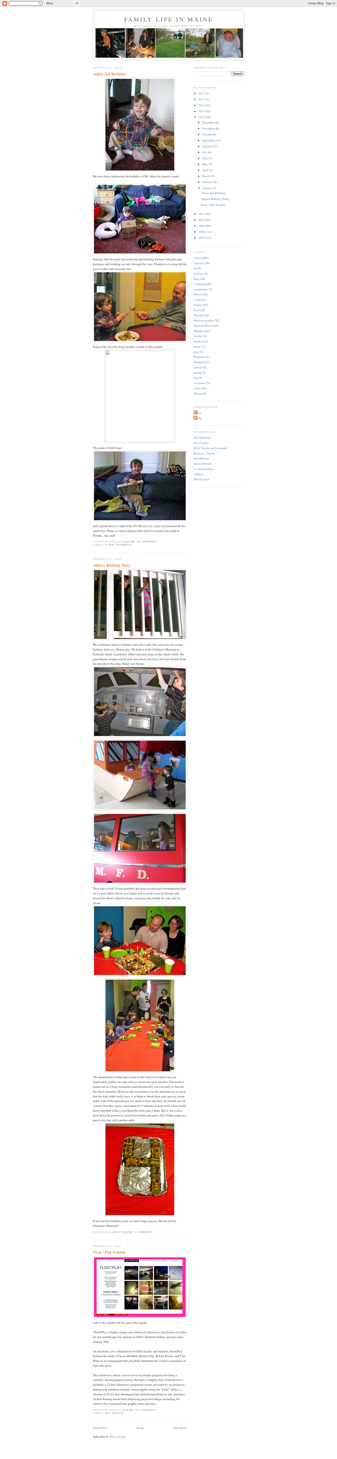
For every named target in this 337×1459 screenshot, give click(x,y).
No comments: (148, 541)
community (201, 289)
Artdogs (199, 273)
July (205, 152)
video (197, 388)
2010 (202, 220)
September (209, 140)
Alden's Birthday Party (111, 565)
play (196, 352)
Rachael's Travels (204, 453)
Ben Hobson (201, 458)
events (198, 299)
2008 (202, 232)
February (208, 182)
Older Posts (180, 1428)
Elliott (198, 294)
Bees (197, 279)
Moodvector (201, 479)
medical (199, 341)
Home (140, 1428)
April (205, 170)
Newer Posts (100, 1428)
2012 (202, 117)
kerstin (118, 1413)
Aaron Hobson (203, 464)
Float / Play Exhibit (109, 1252)
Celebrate (124, 545)
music (197, 346)
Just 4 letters (201, 443)
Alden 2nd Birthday (109, 74)
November (209, 128)
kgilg (198, 418)
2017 (202, 93)
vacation (199, 383)
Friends (198, 315)
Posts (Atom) (118, 1436)
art (107, 1413)
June (205, 158)
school (198, 367)
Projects (199, 362)
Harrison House (203, 326)
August (207, 146)
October (207, 134)
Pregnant (199, 357)
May (205, 164)
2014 (202, 105)
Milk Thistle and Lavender (210, 448)
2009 (202, 226)
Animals (199, 263)
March (206, 176)
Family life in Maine (168, 19)
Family (198, 305)
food (196, 310)
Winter (198, 393)
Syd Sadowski (202, 437)
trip (196, 378)
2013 (202, 111)
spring (198, 373)
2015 (202, 99)
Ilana (198, 413)
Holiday (199, 331)
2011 (202, 214)
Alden (109, 545)
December (208, 122)
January (207, 188)
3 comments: (144, 1232)
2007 (202, 238)
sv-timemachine (203, 469)
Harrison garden (203, 320)
